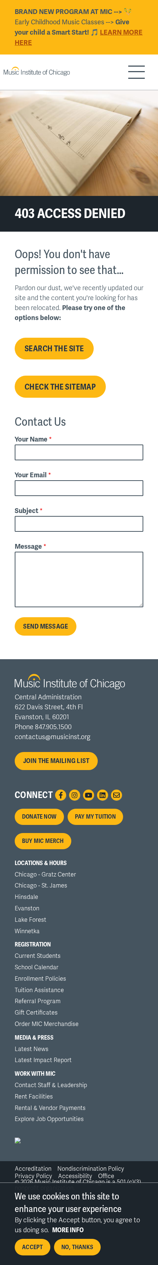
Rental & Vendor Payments (50, 1108)
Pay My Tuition (95, 817)
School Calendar (36, 967)
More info (68, 1230)
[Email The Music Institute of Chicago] (116, 795)
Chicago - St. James (41, 885)
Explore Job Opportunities (49, 1119)
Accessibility (75, 1176)
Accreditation (33, 1169)
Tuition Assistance (39, 990)
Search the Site (54, 349)
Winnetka (27, 931)
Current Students (38, 956)
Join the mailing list (56, 761)
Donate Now (39, 817)
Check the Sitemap (60, 386)
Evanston (27, 908)
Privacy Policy (33, 1176)
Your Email (31, 475)
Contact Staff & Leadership (51, 1085)
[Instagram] (74, 795)
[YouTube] (88, 795)
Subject (26, 511)
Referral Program (38, 1001)
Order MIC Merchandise (47, 1024)
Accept (32, 1247)
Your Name (31, 439)
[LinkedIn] (102, 795)
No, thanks (77, 1247)
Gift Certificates (36, 1012)
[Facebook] (60, 795)
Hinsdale (26, 897)
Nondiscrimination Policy (90, 1169)
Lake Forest (30, 920)
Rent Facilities (34, 1096)
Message (28, 546)
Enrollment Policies (40, 979)
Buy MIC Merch (43, 841)
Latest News (32, 1049)
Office (106, 1176)
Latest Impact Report (43, 1060)
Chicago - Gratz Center (45, 874)
